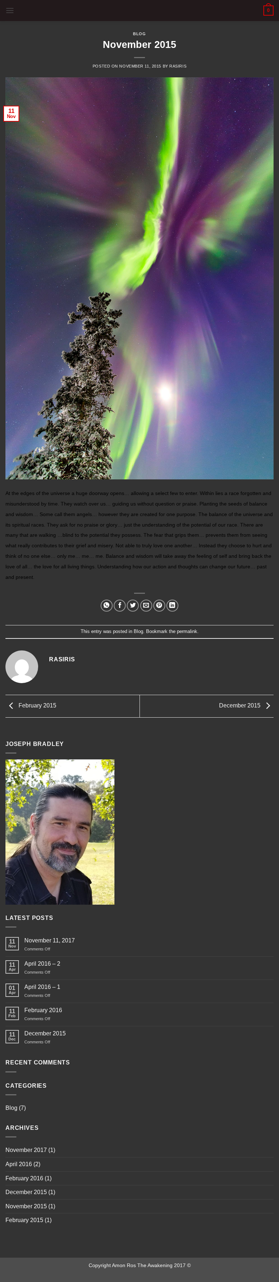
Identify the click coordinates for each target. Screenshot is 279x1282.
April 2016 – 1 (42, 987)
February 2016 (43, 1010)
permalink (187, 631)
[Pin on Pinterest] (159, 606)
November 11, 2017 (49, 940)
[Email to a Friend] (146, 606)
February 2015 (36, 705)
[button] (9, 10)
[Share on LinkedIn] (172, 606)
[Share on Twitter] (133, 606)
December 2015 (240, 705)
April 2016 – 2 (42, 964)
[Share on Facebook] (120, 606)
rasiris (177, 66)
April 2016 (18, 1164)
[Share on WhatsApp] (107, 606)
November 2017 (26, 1150)
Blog (139, 34)
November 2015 (26, 1206)
